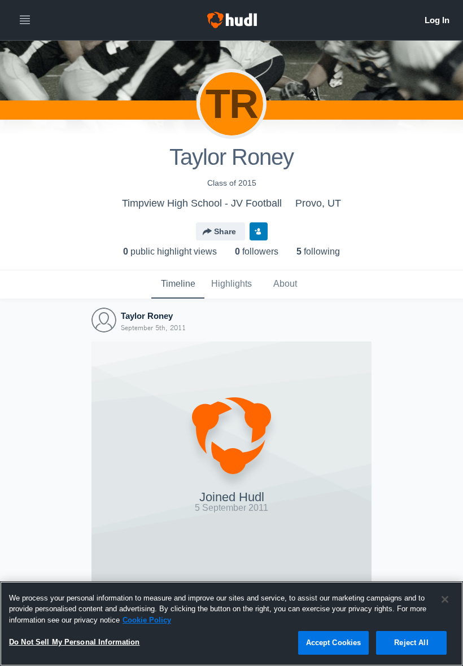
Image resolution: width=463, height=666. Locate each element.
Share (225, 231)
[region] (231, 623)
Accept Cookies (333, 642)
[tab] (177, 284)
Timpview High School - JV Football (202, 203)
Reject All (411, 642)
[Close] (445, 599)
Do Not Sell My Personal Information (74, 642)
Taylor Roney (147, 316)
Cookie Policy (147, 620)
